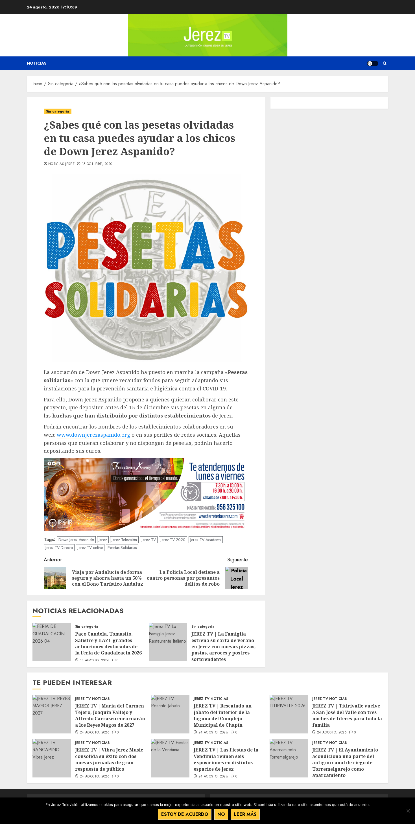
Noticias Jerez (61, 164)
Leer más (245, 814)
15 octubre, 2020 (97, 164)
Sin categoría (57, 111)
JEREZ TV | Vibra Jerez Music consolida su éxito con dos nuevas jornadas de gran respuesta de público (109, 759)
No (221, 814)
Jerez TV (149, 539)
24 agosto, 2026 (95, 732)
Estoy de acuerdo (184, 814)
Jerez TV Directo (59, 547)
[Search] (384, 63)
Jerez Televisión (124, 539)
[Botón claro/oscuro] (372, 63)
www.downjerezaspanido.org (93, 434)
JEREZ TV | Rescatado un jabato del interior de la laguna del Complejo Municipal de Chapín (223, 715)
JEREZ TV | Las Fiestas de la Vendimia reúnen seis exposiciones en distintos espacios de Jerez (226, 759)
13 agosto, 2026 (94, 660)
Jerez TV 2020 (173, 539)
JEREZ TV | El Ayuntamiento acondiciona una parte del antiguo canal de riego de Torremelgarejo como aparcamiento (345, 762)
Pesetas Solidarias (122, 547)
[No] (408, 811)
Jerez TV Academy (205, 539)
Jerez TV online (90, 547)
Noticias (37, 63)
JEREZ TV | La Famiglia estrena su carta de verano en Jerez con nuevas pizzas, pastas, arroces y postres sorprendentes (223, 646)
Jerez (103, 539)
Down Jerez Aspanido (76, 539)
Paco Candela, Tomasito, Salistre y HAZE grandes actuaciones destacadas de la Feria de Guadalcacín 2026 (109, 643)
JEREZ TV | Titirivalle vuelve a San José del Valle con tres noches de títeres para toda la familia (347, 715)
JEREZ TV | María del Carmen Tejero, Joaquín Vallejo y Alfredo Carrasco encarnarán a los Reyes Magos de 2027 (110, 715)
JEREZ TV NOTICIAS (92, 698)
